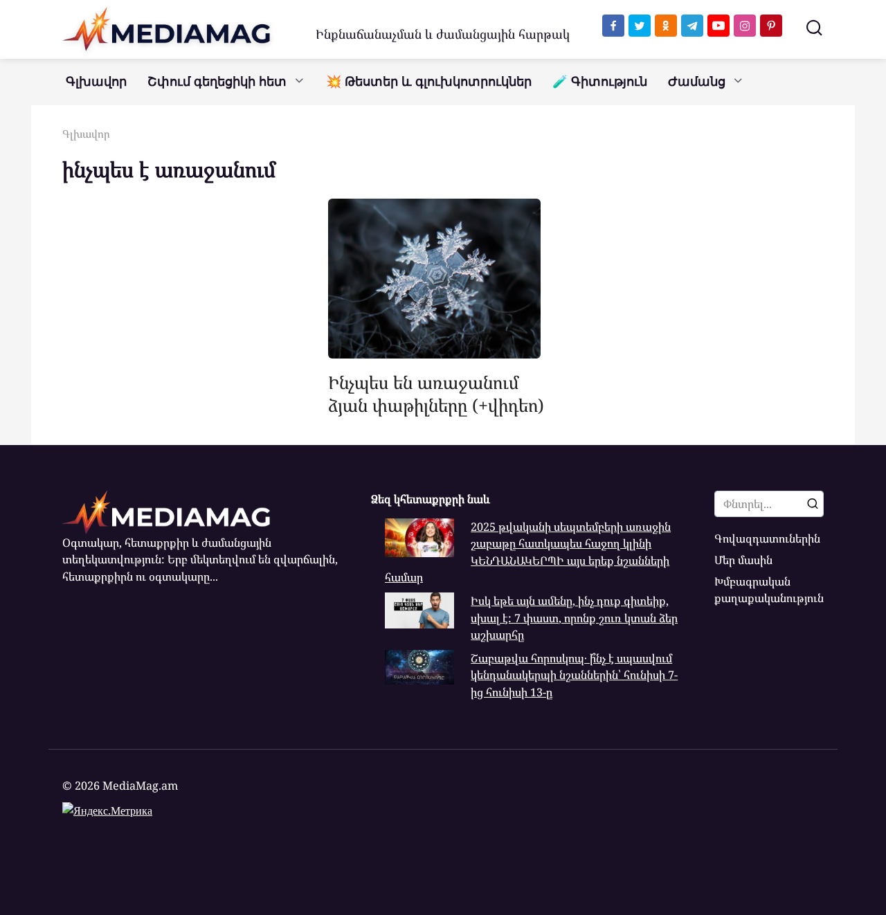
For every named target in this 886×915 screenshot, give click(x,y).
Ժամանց (696, 82)
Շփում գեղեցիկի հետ (217, 82)
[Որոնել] (813, 504)
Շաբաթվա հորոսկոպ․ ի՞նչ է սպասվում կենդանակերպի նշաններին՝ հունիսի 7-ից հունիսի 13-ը (574, 675)
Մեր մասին (743, 560)
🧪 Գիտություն (599, 82)
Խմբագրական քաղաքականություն (769, 590)
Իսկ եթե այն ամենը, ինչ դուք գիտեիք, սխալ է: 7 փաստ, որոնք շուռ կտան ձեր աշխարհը (574, 617)
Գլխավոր (96, 82)
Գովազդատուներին (767, 538)
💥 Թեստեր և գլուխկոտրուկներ (429, 82)
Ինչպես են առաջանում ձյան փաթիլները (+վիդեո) (436, 393)
